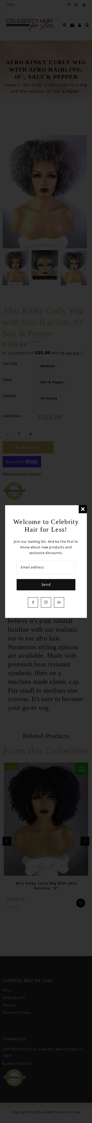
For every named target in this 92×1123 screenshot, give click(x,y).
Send (46, 584)
